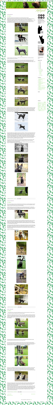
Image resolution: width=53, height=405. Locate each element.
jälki (45, 103)
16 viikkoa (9, 202)
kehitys (38, 104)
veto (38, 110)
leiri (45, 105)
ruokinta (42, 107)
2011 (39, 67)
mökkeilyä (39, 106)
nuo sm (41, 106)
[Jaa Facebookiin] (19, 198)
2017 (39, 61)
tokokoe (45, 108)
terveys (39, 108)
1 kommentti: (14, 198)
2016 (39, 62)
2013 (39, 65)
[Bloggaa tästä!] (18, 198)
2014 (39, 64)
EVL (41, 103)
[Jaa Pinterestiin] (20, 198)
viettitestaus (42, 110)
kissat (40, 104)
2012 (39, 66)
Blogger (31, 399)
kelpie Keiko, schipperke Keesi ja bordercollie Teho (42, 83)
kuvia (43, 105)
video (40, 110)
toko (41, 108)
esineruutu (39, 103)
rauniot (41, 107)
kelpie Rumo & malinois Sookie (42, 87)
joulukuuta (40, 69)
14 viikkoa (9, 310)
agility (45, 102)
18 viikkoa (9, 16)
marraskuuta (40, 70)
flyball (42, 103)
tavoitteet (45, 107)
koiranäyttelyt (39, 105)
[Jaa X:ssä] (19, 391)
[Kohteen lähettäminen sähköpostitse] (17, 198)
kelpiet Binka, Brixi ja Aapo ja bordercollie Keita (42, 79)
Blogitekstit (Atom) (11, 395)
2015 (39, 63)
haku (44, 103)
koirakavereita (44, 104)
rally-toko (39, 107)
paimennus (43, 106)
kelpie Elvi (40, 80)
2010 (39, 68)
